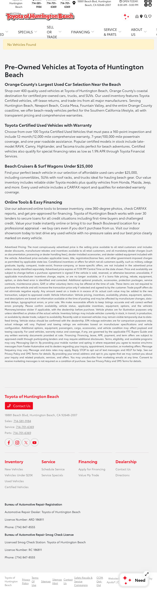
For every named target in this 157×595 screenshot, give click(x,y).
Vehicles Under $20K (19, 475)
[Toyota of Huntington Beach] (40, 15)
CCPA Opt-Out (99, 581)
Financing (87, 461)
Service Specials (52, 475)
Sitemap (46, 581)
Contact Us (21, 405)
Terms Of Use (35, 581)
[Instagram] (17, 442)
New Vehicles (14, 469)
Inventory (14, 461)
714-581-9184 (36, 4)
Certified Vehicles (17, 487)
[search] (145, 16)
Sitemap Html (57, 581)
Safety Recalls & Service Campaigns (83, 581)
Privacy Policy (26, 581)
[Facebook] (9, 442)
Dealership (126, 461)
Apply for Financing (91, 469)
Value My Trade (88, 475)
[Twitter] (146, 5)
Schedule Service (53, 469)
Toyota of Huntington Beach (11, 581)
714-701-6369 (51, 4)
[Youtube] (150, 5)
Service (48, 461)
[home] (138, 16)
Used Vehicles (14, 481)
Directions (123, 475)
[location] (74, 3)
